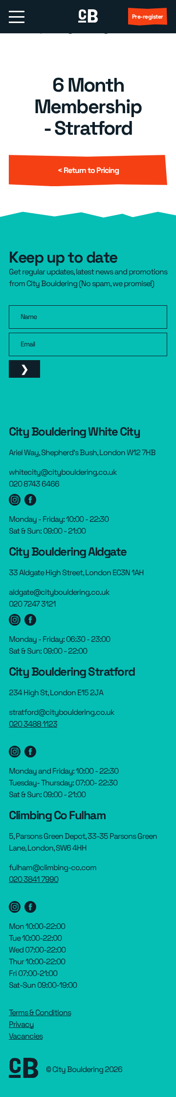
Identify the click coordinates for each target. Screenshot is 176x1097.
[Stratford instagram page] (15, 751)
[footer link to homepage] (23, 1069)
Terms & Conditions (40, 1012)
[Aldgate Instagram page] (15, 620)
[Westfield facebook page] (30, 500)
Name (29, 316)
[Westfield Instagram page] (15, 500)
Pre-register (147, 17)
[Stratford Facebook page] (30, 751)
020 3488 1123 (33, 724)
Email (28, 344)
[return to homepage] (88, 16)
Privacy (21, 1024)
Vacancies (26, 1036)
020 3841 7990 (33, 879)
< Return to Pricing (88, 170)
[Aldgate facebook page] (30, 620)
